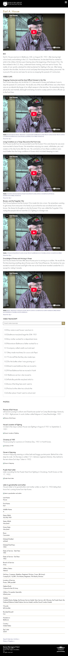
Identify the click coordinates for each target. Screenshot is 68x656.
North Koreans (48, 310)
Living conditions (43, 194)
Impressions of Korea (39, 253)
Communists (30, 135)
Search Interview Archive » (11, 639)
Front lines (48, 135)
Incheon (10, 194)
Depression (37, 135)
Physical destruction (27, 136)
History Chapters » (8, 641)
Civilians (10, 253)
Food (27, 194)
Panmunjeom (11, 135)
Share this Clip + (7, 139)
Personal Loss (15, 136)
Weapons (41, 136)
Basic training (20, 135)
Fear (43, 135)
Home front (56, 135)
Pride (36, 136)
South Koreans (22, 312)
